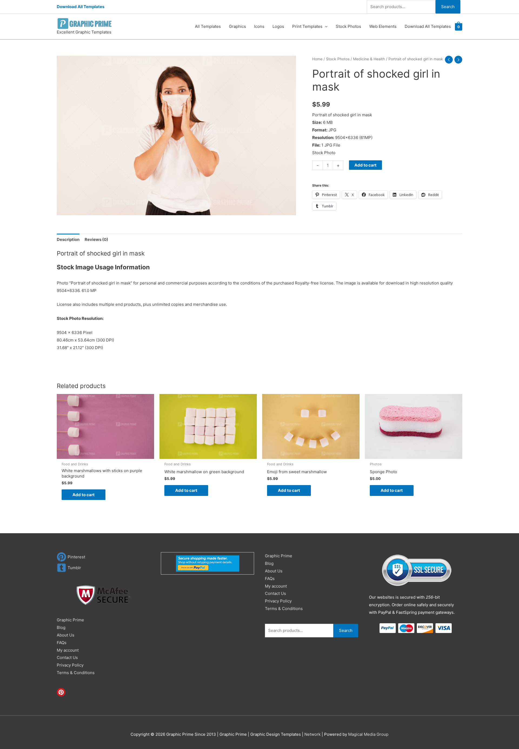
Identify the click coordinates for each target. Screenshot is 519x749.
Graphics (237, 26)
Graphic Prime (70, 619)
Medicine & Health (369, 59)
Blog (61, 627)
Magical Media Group (368, 734)
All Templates (208, 26)
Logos (278, 26)
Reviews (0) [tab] (96, 239)
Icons (259, 26)
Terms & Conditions (76, 672)
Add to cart (365, 165)
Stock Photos (348, 26)
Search (448, 6)
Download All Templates (80, 6)
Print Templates (307, 26)
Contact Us (67, 657)
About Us (65, 635)
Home (317, 59)
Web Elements (383, 26)
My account (68, 650)
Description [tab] (68, 239)
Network (312, 734)
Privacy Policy (70, 665)
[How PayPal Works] (207, 563)
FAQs (61, 642)
